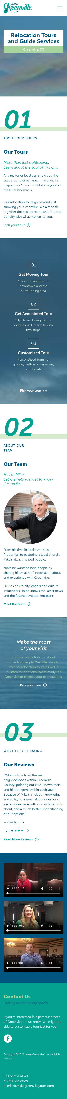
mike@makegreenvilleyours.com (30, 1086)
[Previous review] (6, 830)
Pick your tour (14, 225)
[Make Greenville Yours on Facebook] (8, 1038)
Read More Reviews (18, 839)
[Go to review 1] (12, 830)
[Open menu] (59, 8)
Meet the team (14, 604)
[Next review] (28, 830)
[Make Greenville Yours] (18, 8)
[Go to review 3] (19, 830)
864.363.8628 (17, 1081)
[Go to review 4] (22, 830)
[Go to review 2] (15, 830)
